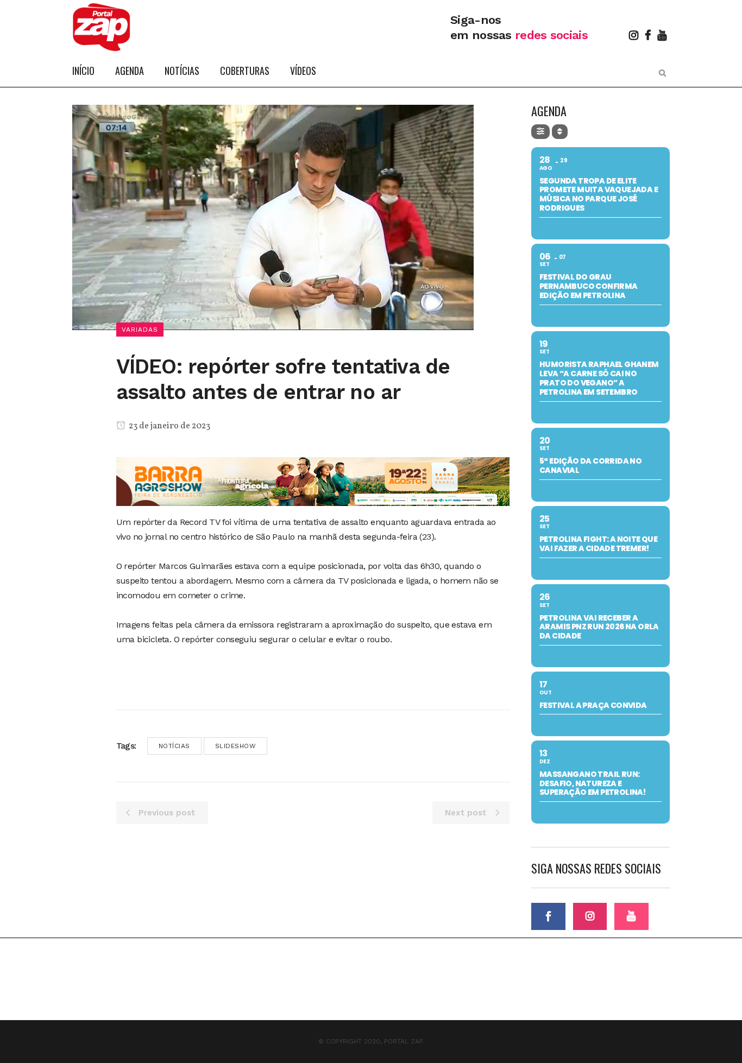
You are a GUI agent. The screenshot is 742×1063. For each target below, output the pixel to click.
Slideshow (235, 746)
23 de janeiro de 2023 (168, 426)
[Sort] (560, 131)
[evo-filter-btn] (540, 131)
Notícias (174, 746)
